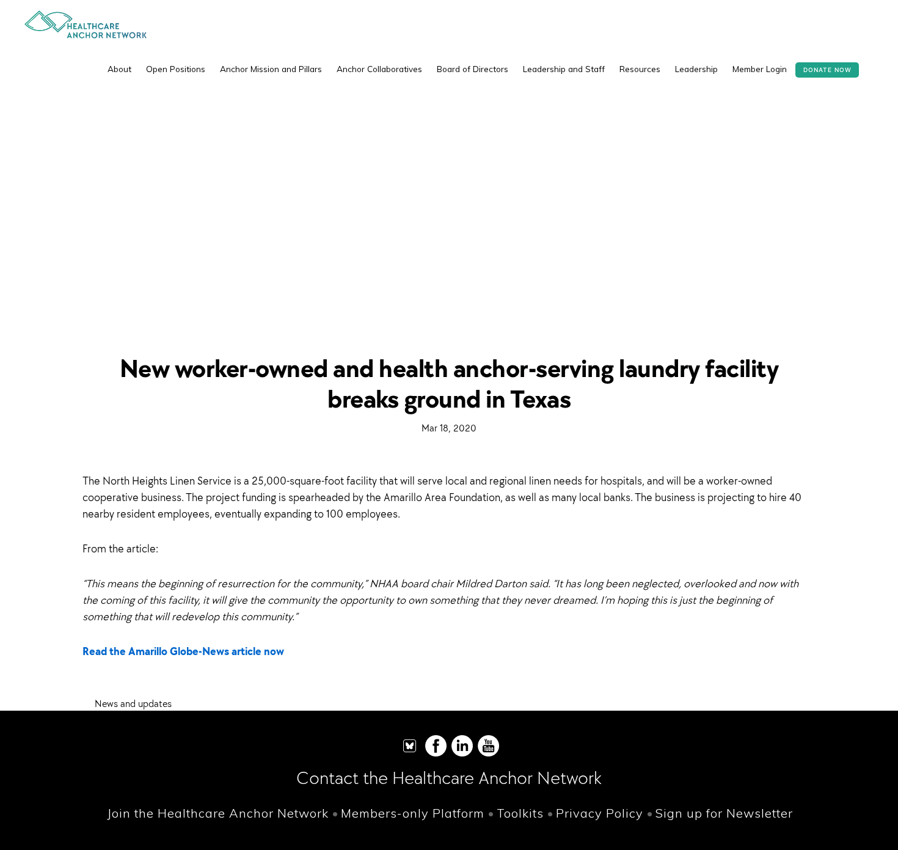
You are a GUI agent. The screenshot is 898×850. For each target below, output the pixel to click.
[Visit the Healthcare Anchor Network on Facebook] (436, 754)
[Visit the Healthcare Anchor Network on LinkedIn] (462, 754)
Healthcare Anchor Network (85, 24)
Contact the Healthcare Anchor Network (449, 777)
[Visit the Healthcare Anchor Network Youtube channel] (488, 754)
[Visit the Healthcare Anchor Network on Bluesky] (409, 754)
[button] (867, 60)
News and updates (133, 703)
